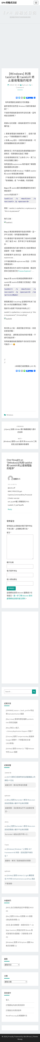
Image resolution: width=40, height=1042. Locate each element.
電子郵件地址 (12, 571)
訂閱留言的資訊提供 (13, 1010)
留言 (9, 532)
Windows (10, 415)
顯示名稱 (10, 562)
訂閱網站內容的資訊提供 (15, 1005)
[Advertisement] (20, 47)
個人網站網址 (12, 579)
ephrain (25, 85)
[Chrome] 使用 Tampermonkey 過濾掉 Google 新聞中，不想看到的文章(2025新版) (20, 739)
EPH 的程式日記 (9, 2)
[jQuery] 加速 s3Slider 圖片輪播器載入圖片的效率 (20, 429)
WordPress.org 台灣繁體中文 (16, 1016)
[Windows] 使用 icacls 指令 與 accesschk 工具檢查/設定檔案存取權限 (20, 441)
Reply (10, 509)
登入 (7, 1000)
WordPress (28, 1036)
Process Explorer (24, 271)
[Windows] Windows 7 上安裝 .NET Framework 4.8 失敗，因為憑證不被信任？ (19, 852)
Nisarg (20, 1039)
